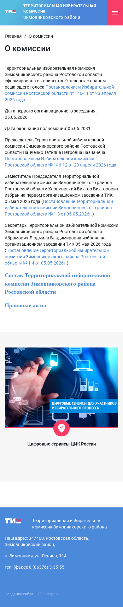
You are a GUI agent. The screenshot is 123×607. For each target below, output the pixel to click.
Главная (13, 36)
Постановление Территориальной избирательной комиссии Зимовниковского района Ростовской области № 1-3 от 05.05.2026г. (59, 207)
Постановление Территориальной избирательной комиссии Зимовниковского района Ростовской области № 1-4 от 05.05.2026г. (57, 256)
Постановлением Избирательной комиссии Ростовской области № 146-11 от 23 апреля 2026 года (60, 93)
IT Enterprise (48, 594)
